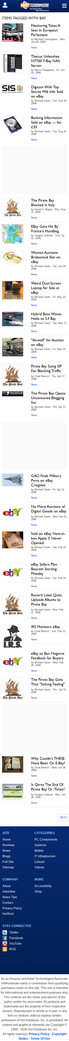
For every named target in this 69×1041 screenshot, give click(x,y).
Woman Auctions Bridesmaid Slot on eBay (45, 257)
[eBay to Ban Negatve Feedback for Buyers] (12, 661)
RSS (12, 949)
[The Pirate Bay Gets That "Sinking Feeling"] (12, 688)
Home (6, 839)
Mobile (39, 850)
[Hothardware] (34, 6)
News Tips (9, 897)
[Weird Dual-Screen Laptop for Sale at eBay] (12, 290)
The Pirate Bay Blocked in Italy (43, 202)
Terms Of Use (40, 1038)
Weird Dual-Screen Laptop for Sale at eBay (46, 288)
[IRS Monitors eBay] (12, 636)
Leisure (39, 861)
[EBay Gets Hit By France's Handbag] (12, 233)
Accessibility (43, 886)
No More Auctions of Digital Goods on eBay (48, 508)
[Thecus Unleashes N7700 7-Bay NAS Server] (12, 63)
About (6, 886)
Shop (38, 891)
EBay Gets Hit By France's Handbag (45, 228)
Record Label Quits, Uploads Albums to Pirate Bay (46, 600)
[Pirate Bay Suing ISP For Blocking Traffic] (12, 375)
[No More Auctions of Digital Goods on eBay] (12, 512)
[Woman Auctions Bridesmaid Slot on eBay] (12, 257)
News (34, 47)
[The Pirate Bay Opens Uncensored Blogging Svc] (12, 393)
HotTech (8, 913)
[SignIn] (7, 5)
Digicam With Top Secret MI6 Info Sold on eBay (47, 91)
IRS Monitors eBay (45, 626)
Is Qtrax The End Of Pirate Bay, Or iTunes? (48, 786)
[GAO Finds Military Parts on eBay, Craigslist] (12, 480)
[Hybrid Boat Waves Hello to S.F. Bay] (12, 319)
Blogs (6, 856)
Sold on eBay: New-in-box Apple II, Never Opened (48, 538)
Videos (39, 867)
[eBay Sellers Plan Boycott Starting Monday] (12, 572)
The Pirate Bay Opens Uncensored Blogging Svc (48, 398)
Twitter (13, 932)
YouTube (15, 943)
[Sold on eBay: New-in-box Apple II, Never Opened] (12, 539)
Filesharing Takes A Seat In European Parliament (45, 30)
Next (63, 817)
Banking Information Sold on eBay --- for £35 (46, 122)
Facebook (16, 938)
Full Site (8, 861)
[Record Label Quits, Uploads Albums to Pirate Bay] (12, 604)
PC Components (45, 839)
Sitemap (8, 867)
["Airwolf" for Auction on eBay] (12, 347)
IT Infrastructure (45, 856)
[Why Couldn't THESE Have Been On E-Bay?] (12, 764)
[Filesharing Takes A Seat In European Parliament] (12, 32)
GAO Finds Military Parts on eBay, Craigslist (46, 480)
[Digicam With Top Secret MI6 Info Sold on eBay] (12, 89)
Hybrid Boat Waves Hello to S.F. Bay (46, 316)
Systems (40, 845)
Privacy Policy (12, 908)
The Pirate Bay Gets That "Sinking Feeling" (48, 681)
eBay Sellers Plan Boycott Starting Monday (44, 569)
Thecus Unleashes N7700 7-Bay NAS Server (45, 61)
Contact (7, 902)
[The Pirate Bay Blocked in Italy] (12, 207)
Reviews (8, 845)
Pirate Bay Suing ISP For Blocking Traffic (46, 368)
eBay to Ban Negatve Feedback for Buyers (47, 655)
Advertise (8, 891)
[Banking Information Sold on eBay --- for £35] (12, 125)
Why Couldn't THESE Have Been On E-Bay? (48, 760)
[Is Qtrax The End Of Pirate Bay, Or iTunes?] (12, 792)
